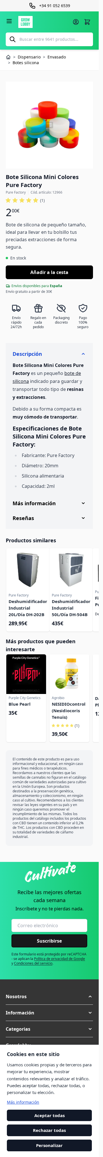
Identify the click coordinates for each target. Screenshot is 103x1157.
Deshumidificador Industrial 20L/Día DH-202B (28, 607)
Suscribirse (49, 941)
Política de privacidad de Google (59, 958)
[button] (25, 200)
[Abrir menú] (9, 21)
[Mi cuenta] (75, 22)
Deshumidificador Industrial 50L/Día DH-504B (71, 607)
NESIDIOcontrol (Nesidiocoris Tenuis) (69, 710)
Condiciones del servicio (33, 963)
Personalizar (49, 1145)
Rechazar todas (49, 1130)
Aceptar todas (49, 1115)
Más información (23, 1102)
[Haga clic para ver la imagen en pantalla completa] (49, 125)
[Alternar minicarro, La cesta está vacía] (87, 22)
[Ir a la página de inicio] (43, 22)
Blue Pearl (20, 704)
